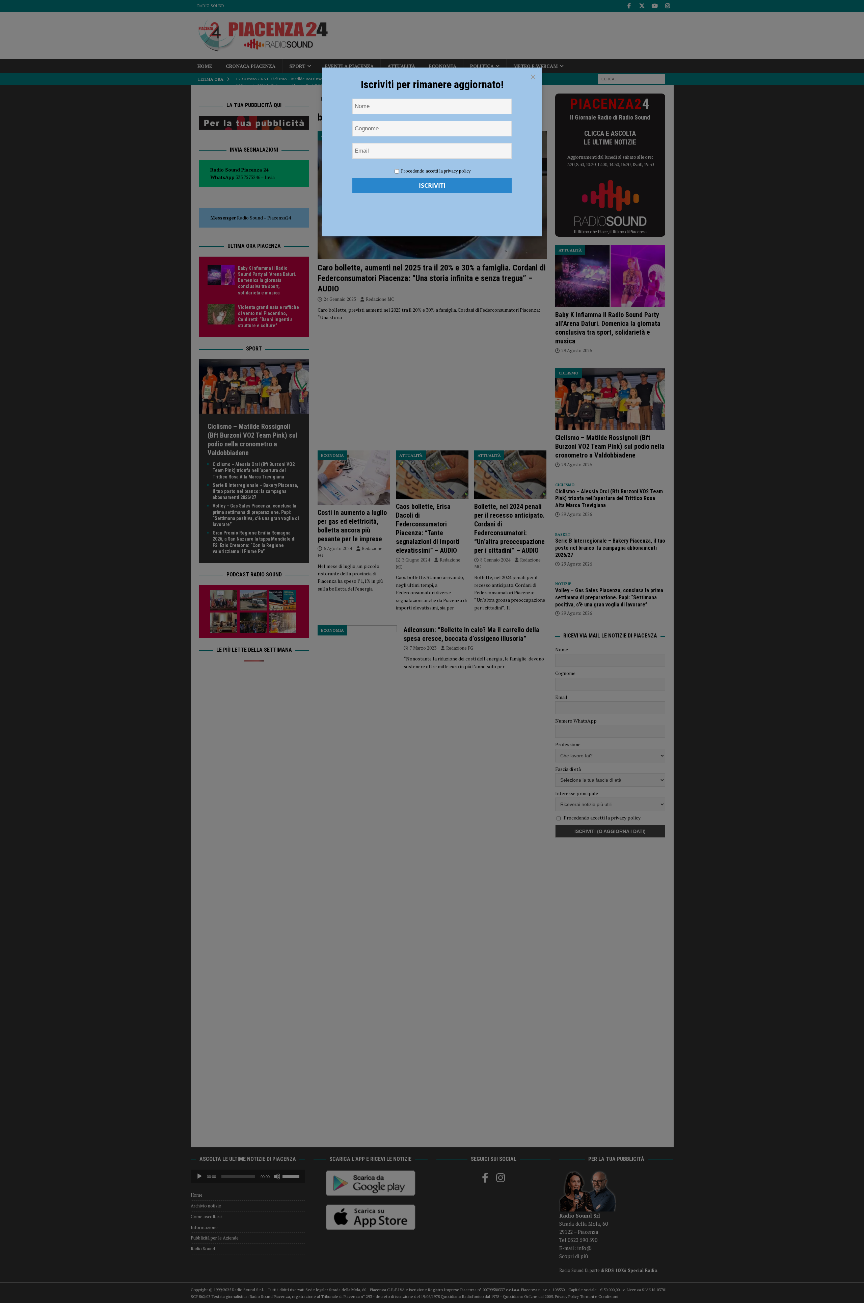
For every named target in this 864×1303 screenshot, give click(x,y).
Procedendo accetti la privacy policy (436, 171)
